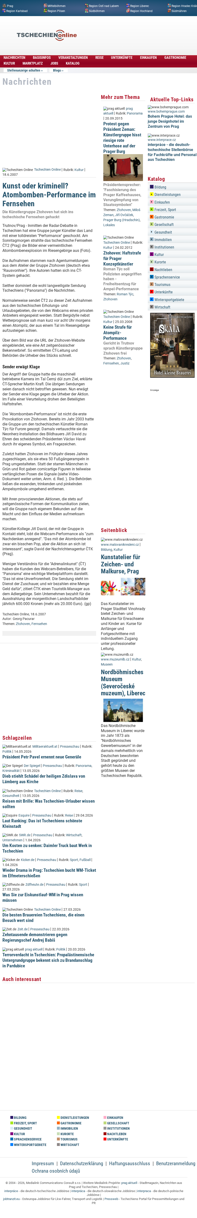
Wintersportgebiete (169, 299)
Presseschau (69, 747)
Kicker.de (27, 860)
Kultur (9, 63)
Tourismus (162, 284)
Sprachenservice (167, 277)
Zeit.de (23, 929)
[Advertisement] (149, 54)
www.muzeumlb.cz (115, 659)
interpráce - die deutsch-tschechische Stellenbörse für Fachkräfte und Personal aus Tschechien (172, 152)
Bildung (106, 550)
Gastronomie (164, 217)
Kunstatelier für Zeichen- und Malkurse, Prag (120, 564)
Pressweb (111, 1199)
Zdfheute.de (34, 885)
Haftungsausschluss (129, 1163)
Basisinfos (42, 57)
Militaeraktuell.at (44, 747)
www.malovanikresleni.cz (120, 545)
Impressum (43, 1163)
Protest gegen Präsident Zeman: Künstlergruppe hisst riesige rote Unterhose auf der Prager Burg (122, 137)
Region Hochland (141, 10)
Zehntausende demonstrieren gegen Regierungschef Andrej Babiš (34, 937)
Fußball (85, 860)
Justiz (124, 363)
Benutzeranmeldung (175, 1163)
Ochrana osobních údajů (56, 1171)
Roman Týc (125, 294)
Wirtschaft (74, 835)
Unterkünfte (163, 292)
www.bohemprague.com (166, 111)
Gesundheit (10, 796)
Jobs (54, 63)
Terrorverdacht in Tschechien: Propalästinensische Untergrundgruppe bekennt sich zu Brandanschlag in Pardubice (48, 960)
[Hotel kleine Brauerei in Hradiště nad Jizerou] (172, 376)
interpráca (78, 1191)
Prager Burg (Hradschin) (121, 220)
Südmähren (179, 10)
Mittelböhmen (57, 6)
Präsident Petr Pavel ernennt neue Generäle (41, 757)
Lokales (109, 225)
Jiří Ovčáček (124, 215)
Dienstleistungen (167, 194)
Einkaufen (162, 202)
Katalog (73, 63)
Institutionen (164, 247)
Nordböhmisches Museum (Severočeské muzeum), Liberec (123, 682)
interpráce (11, 1191)
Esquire (24, 815)
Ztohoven (23, 624)
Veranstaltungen (73, 57)
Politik (7, 752)
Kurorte (160, 262)
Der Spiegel (32, 766)
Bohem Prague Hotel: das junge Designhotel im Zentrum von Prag (170, 121)
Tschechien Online (47, 170)
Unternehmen (12, 840)
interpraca (144, 1191)
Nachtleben (163, 269)
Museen (107, 664)
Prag (10, 6)
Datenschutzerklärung (81, 1163)
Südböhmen (97, 10)
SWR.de (25, 835)
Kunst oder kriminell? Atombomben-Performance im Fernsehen (49, 194)
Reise (99, 57)
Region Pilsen (56, 10)
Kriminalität (11, 771)
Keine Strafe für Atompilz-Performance (117, 332)
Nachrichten (14, 57)
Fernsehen (39, 624)
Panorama (84, 766)
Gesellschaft (164, 224)
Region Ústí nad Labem (104, 6)
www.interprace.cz (162, 140)
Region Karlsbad (17, 10)
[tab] (172, 186)
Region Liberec (139, 6)
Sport (74, 860)
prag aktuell (34, 949)
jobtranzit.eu (11, 1199)
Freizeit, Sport (165, 209)
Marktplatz (33, 63)
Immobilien (163, 239)
